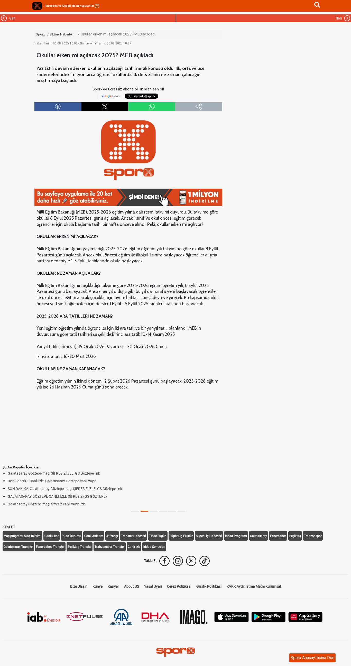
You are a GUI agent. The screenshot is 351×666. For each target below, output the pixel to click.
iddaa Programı (236, 536)
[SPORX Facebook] (164, 561)
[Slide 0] (135, 511)
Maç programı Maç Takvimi (22, 536)
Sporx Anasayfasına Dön (312, 657)
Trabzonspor (313, 536)
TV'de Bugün (158, 536)
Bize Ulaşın (78, 586)
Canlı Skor (51, 536)
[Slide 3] (163, 511)
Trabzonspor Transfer (110, 547)
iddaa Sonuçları (154, 547)
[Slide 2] (154, 511)
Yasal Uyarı (153, 586)
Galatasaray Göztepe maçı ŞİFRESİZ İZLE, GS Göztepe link (54, 473)
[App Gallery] (305, 616)
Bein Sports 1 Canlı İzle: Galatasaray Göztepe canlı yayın (52, 481)
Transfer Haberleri (133, 536)
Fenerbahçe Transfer (50, 547)
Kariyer (113, 586)
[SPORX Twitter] (191, 561)
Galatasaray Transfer (18, 547)
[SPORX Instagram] (177, 561)
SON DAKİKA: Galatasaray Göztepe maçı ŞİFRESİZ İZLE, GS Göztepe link (65, 489)
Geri (12, 18)
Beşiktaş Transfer (79, 547)
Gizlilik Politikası (208, 586)
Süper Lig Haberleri (209, 536)
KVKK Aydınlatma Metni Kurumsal (254, 586)
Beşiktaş (295, 536)
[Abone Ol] (110, 96)
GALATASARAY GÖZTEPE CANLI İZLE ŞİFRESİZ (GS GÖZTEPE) (57, 496)
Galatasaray (258, 536)
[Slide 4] (172, 511)
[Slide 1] (144, 511)
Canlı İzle (134, 547)
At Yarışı (112, 536)
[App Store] (231, 616)
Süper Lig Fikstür (181, 536)
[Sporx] (37, 6)
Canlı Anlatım (93, 536)
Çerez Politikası (179, 586)
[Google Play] (268, 616)
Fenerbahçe (278, 536)
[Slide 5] (181, 511)
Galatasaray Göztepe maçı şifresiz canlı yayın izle (47, 504)
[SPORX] (175, 652)
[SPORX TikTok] (204, 561)
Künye (98, 586)
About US (131, 586)
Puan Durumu (71, 536)
